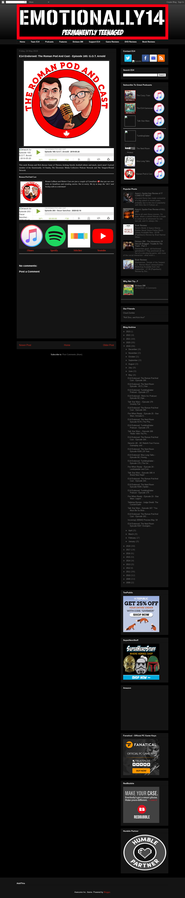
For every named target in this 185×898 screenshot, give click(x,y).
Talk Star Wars (143, 121)
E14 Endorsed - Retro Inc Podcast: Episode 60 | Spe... (142, 397)
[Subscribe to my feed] (130, 108)
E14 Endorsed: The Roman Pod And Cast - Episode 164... (143, 438)
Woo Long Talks (143, 161)
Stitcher (78, 250)
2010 (128, 575)
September (133, 360)
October (132, 357)
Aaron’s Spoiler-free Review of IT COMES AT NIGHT (149, 194)
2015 (128, 557)
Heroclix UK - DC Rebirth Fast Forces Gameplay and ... (143, 444)
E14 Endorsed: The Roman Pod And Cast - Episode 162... (143, 515)
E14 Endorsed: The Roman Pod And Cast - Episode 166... (143, 379)
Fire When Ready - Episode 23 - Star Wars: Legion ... (143, 497)
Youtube (101, 250)
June (130, 371)
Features (63, 42)
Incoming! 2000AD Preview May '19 (143, 520)
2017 (128, 550)
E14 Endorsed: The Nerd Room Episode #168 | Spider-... (141, 486)
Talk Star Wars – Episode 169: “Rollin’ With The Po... (140, 432)
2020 (128, 342)
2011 (128, 572)
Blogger (107, 892)
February (132, 538)
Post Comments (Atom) (72, 354)
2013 (128, 564)
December (133, 349)
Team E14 (35, 42)
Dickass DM (78, 42)
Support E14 (94, 42)
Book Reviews (148, 42)
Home (22, 42)
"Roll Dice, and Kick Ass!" (134, 317)
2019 (128, 346)
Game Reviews (112, 42)
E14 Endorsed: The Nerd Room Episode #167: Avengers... (141, 525)
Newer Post (25, 345)
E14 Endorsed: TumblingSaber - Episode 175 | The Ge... (141, 462)
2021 (128, 339)
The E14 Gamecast (145, 108)
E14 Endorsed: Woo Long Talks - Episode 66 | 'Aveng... (141, 456)
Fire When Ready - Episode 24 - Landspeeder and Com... (141, 468)
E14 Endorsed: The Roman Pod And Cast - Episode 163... (143, 480)
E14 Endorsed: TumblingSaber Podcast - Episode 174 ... (140, 491)
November (133, 353)
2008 (128, 583)
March (131, 534)
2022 (128, 335)
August (131, 364)
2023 (128, 331)
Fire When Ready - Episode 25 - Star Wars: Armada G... (143, 414)
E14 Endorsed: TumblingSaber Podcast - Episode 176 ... (140, 426)
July (130, 368)
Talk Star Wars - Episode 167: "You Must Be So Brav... (142, 509)
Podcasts (49, 42)
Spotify (54, 250)
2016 (128, 553)
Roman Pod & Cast (144, 174)
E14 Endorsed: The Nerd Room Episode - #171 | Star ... (141, 385)
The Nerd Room (143, 148)
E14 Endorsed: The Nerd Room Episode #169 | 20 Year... (141, 450)
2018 (128, 546)
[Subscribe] (159, 108)
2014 (128, 561)
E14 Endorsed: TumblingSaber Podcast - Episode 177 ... (140, 391)
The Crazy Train (143, 95)
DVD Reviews (131, 42)
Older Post (108, 345)
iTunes (30, 250)
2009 (128, 579)
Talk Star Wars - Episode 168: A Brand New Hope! (141, 474)
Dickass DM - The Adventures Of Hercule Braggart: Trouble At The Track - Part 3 (149, 243)
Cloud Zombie (129, 313)
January (132, 541)
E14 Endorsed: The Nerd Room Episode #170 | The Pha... (141, 420)
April (130, 530)
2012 (128, 568)
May (130, 375)
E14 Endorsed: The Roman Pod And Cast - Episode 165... (143, 409)
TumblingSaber (143, 136)
